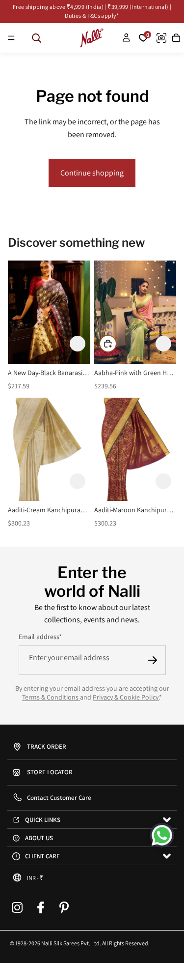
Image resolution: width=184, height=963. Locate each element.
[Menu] (11, 38)
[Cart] (176, 38)
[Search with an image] (161, 38)
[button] (77, 343)
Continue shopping (92, 173)
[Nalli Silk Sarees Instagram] (17, 908)
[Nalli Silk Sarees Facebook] (41, 908)
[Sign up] (152, 660)
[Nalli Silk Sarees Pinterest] (64, 908)
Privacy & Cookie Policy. (126, 697)
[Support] (162, 835)
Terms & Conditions (51, 697)
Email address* (40, 636)
